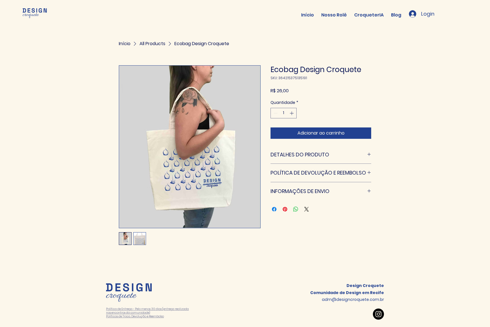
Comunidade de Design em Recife (347, 292)
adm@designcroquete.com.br (353, 299)
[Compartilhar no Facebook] (274, 209)
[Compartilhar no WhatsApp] (295, 209)
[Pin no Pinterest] (285, 209)
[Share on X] (306, 209)
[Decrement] (274, 113)
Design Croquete (365, 285)
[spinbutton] (283, 113)
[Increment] (292, 113)
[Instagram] (378, 314)
